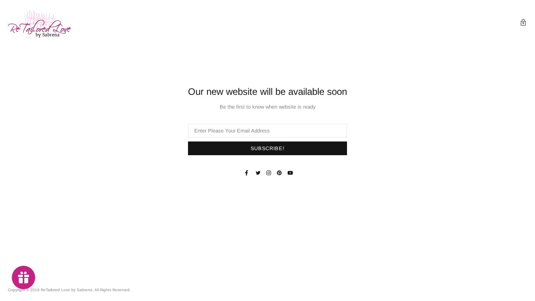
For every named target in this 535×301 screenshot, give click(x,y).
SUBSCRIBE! (268, 148)
